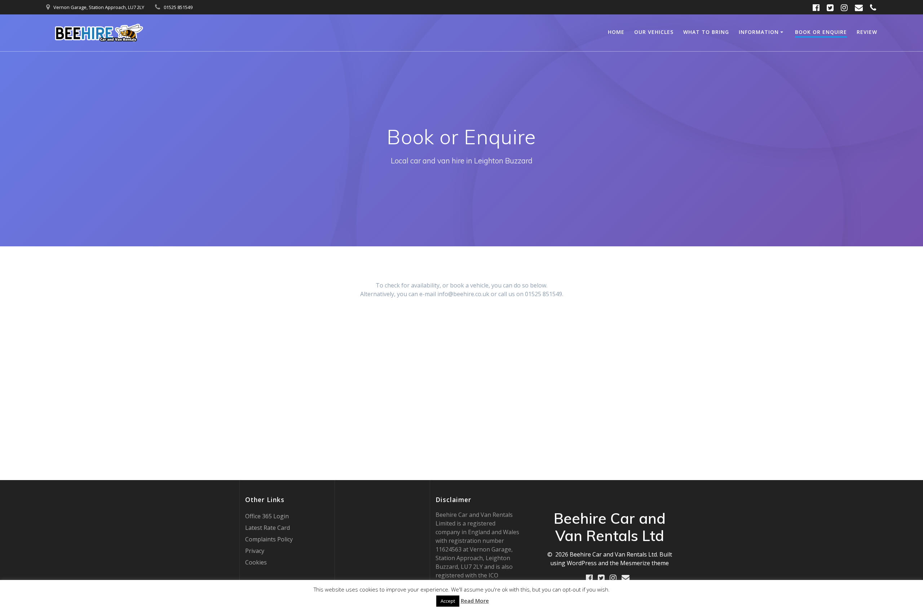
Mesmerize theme (644, 563)
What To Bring (706, 31)
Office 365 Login (267, 516)
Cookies (256, 562)
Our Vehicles (654, 31)
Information (759, 31)
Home (616, 31)
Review (867, 31)
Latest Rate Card (267, 528)
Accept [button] (448, 601)
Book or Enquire (821, 31)
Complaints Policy (269, 539)
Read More (475, 600)
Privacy (254, 551)
